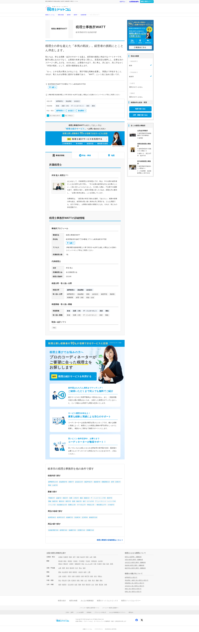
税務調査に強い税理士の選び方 (134, 583)
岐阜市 (75, 14)
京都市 (78, 576)
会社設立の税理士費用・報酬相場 (135, 562)
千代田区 (81, 561)
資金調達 (81, 110)
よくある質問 (80, 612)
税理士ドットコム (50, 14)
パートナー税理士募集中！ (110, 608)
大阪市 (64, 576)
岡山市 (64, 580)
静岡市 (75, 572)
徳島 (89, 580)
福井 (84, 568)
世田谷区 (94, 561)
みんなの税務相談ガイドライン (117, 612)
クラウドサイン (99, 629)
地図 (52, 87)
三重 (89, 572)
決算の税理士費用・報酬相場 (134, 559)
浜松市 (80, 572)
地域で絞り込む (140, 109)
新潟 (67, 568)
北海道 (60, 557)
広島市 (74, 580)
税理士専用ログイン (147, 1)
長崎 (79, 584)
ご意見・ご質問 (69, 612)
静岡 (70, 572)
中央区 (88, 561)
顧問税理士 (60, 110)
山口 (85, 580)
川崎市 (71, 564)
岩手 (74, 557)
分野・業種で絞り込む (140, 115)
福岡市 (64, 584)
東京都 (60, 561)
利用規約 (89, 612)
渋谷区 (75, 561)
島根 (82, 580)
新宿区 (70, 561)
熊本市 (88, 584)
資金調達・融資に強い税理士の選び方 (136, 580)
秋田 (87, 557)
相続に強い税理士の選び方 (133, 589)
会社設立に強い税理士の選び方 (134, 586)
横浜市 (66, 564)
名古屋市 (65, 572)
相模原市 (77, 564)
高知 (101, 580)
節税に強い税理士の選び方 (133, 591)
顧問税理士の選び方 (131, 577)
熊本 (83, 584)
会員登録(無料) (134, 1)
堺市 (69, 576)
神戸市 (87, 576)
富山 (80, 568)
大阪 (59, 576)
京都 (73, 576)
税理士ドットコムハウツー (131, 601)
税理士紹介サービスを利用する (71, 376)
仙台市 (82, 557)
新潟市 (72, 568)
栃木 (107, 564)
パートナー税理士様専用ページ (89, 608)
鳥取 (78, 580)
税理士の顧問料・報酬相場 (133, 557)
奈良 (95, 576)
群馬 (111, 564)
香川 (93, 580)
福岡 (59, 584)
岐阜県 (68, 14)
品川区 (100, 561)
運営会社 (131, 612)
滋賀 (91, 576)
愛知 (59, 572)
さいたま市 (88, 564)
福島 (94, 557)
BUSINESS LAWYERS (110, 629)
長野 (63, 568)
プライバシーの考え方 (100, 612)
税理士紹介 (62, 601)
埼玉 (82, 564)
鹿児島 (101, 584)
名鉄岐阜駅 (83, 14)
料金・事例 (86, 155)
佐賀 (76, 584)
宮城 (78, 557)
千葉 (94, 564)
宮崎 (96, 584)
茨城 (104, 564)
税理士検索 (61, 14)
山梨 (59, 568)
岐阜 (85, 572)
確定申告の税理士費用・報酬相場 (135, 568)
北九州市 (70, 584)
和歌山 (100, 576)
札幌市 (66, 557)
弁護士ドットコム (87, 629)
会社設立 (71, 110)
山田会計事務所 (142, 131)
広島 (69, 580)
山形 (91, 557)
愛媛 (97, 580)
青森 (70, 557)
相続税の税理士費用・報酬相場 (134, 565)
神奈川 (60, 564)
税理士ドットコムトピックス (107, 601)
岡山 (59, 580)
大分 (92, 584)
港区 (65, 561)
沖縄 (105, 584)
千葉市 (99, 564)
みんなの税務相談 (87, 601)
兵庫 (82, 576)
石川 (76, 568)
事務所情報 (60, 155)
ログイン (122, 1)
